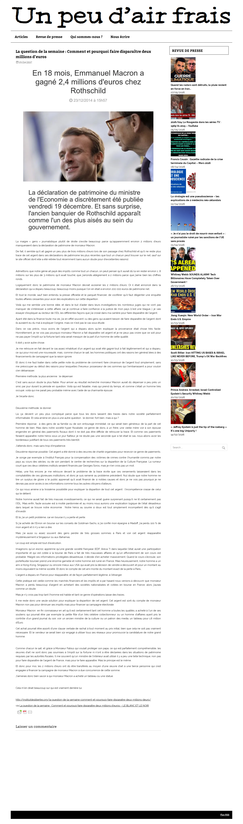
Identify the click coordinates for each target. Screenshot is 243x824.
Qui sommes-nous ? (86, 36)
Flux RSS (224, 814)
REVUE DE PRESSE (187, 50)
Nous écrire (120, 36)
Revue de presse (49, 36)
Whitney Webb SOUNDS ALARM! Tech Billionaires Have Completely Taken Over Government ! (195, 278)
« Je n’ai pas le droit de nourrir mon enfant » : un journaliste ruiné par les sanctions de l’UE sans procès (198, 237)
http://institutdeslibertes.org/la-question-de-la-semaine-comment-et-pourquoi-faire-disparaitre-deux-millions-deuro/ (83, 699)
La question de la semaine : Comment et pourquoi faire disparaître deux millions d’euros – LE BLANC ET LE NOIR (84, 705)
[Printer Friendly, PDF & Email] (25, 711)
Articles (21, 36)
